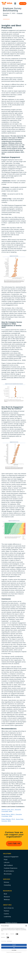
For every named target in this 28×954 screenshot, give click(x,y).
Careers (6, 913)
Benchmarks (8, 874)
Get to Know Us (9, 908)
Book (5, 894)
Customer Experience (10, 868)
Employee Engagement (11, 856)
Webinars (7, 899)
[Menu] (15, 3)
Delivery (6, 882)
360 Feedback (8, 865)
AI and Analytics (9, 871)
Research (7, 896)
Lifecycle (6, 862)
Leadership (7, 916)
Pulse (5, 859)
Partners (6, 911)
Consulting (7, 885)
